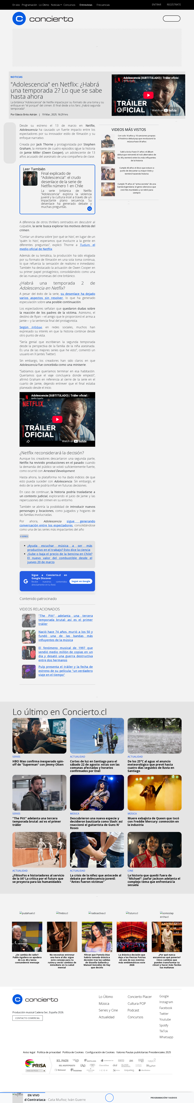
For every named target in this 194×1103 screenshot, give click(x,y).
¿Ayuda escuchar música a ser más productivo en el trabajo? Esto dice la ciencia (59, 548)
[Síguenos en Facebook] (135, 18)
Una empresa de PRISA (35, 1063)
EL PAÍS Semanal (123, 1065)
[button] (22, 1092)
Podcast (133, 1010)
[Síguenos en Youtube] (145, 18)
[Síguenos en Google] (125, 18)
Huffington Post (66, 1065)
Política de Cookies (73, 1052)
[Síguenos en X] (140, 18)
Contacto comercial (27, 1018)
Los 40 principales (77, 1061)
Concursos (69, 5)
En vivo (16, 5)
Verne (132, 1065)
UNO (83, 1065)
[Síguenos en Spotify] (150, 18)
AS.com (131, 1061)
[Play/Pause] (109, 1098)
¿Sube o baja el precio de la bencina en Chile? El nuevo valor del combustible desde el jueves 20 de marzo (59, 558)
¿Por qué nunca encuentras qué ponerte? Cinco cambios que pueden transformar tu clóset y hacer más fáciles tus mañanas (166, 961)
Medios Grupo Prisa (35, 1070)
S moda (115, 1074)
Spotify (163, 1025)
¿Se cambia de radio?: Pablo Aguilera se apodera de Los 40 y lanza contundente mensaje (27, 958)
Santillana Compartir (107, 1061)
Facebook (165, 1008)
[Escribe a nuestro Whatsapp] (160, 18)
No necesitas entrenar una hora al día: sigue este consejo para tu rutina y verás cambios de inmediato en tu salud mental (62, 961)
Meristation (143, 1074)
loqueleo (128, 1074)
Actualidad (106, 1017)
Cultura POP (137, 1003)
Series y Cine (108, 1010)
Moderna (75, 1074)
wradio (92, 1065)
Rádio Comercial (156, 1074)
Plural (89, 1074)
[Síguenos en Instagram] (130, 18)
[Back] (93, 1098)
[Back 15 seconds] (101, 1098)
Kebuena (152, 1065)
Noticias (55, 5)
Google (164, 996)
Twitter (164, 1014)
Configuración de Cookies (100, 1052)
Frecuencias (103, 5)
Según (31, 327)
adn (141, 1061)
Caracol (152, 1061)
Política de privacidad (49, 1052)
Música (104, 1003)
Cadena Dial (141, 1065)
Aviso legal (29, 1052)
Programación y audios (163, 1097)
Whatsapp (166, 1037)
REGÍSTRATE (173, 4)
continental (115, 1065)
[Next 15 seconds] (118, 1098)
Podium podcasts (60, 1069)
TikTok (163, 1031)
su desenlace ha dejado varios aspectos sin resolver (57, 296)
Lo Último (44, 5)
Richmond (60, 1074)
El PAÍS (62, 1061)
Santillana (91, 1061)
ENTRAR (156, 4)
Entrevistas (86, 5)
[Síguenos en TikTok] (155, 18)
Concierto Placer (140, 996)
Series (24, 536)
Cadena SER (121, 1061)
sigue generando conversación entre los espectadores (57, 523)
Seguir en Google (81, 581)
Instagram (166, 1002)
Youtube (165, 1019)
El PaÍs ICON (103, 1074)
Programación (29, 5)
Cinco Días (103, 1065)
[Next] (126, 1098)
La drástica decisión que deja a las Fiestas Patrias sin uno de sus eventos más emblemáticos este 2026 (132, 959)
